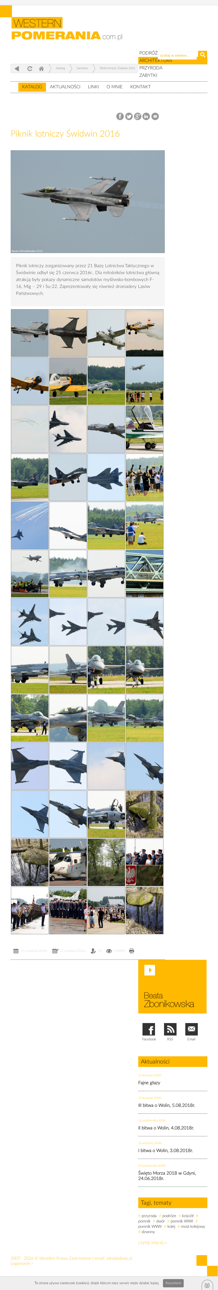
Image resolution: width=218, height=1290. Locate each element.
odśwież (29, 68)
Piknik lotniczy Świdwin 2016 (117, 68)
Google (138, 116)
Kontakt (140, 87)
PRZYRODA (150, 68)
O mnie (115, 87)
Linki (93, 87)
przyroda (149, 1216)
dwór (160, 1221)
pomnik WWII (150, 1227)
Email (155, 116)
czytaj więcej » (152, 1242)
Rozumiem (173, 1283)
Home (41, 68)
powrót (17, 68)
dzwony (148, 1232)
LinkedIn (146, 116)
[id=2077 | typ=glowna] (14, 84)
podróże (169, 1216)
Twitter (129, 116)
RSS (170, 1039)
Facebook (120, 116)
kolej (171, 1227)
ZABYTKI (148, 75)
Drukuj (132, 951)
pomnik (144, 1221)
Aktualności (65, 87)
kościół (188, 1216)
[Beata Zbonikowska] (172, 986)
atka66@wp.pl (119, 1258)
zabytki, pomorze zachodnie (69, 33)
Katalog (32, 87)
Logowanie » (22, 1263)
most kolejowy (193, 1227)
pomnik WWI (182, 1221)
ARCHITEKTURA (155, 60)
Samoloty (82, 68)
